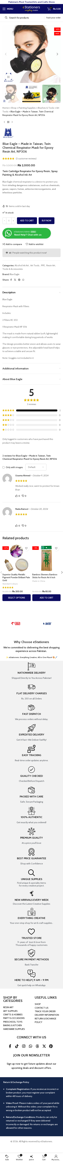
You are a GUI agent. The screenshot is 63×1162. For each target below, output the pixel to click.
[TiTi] (16, 624)
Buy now (46, 220)
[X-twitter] (44, 1046)
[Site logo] (31, 8)
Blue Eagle (14, 274)
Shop (13, 107)
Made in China (38, 581)
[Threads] (37, 1046)
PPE (43, 265)
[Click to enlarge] (8, 77)
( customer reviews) (26, 158)
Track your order (53, 17)
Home (5, 107)
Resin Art (50, 265)
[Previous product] (4, 122)
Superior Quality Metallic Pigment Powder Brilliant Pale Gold (16, 577)
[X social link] (15, 280)
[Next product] (12, 122)
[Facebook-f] (10, 1046)
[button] (5, 54)
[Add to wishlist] (26, 548)
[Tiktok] (16, 1046)
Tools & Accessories (12, 269)
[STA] (47, 624)
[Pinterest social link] (19, 280)
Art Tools (34, 265)
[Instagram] (23, 1046)
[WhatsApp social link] (23, 280)
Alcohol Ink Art (22, 265)
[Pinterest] (50, 1046)
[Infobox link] (31, 671)
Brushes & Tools (46, 107)
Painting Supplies (27, 107)
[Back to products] (8, 122)
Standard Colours (10, 584)
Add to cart (27, 220)
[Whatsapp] (30, 1046)
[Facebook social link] (11, 280)
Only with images (14, 467)
